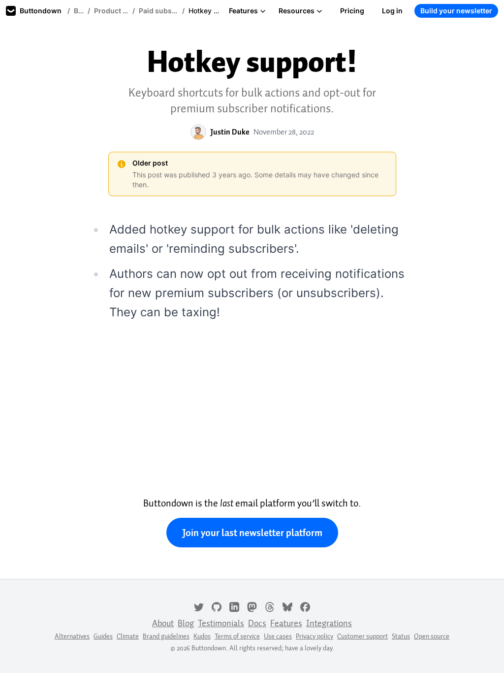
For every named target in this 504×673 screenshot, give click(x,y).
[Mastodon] (252, 606)
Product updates (111, 10)
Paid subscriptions (158, 10)
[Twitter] (199, 606)
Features (243, 10)
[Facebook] (305, 606)
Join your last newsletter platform (252, 532)
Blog (79, 10)
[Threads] (270, 606)
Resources (297, 10)
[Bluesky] (287, 606)
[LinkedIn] (234, 606)
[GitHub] (216, 606)
